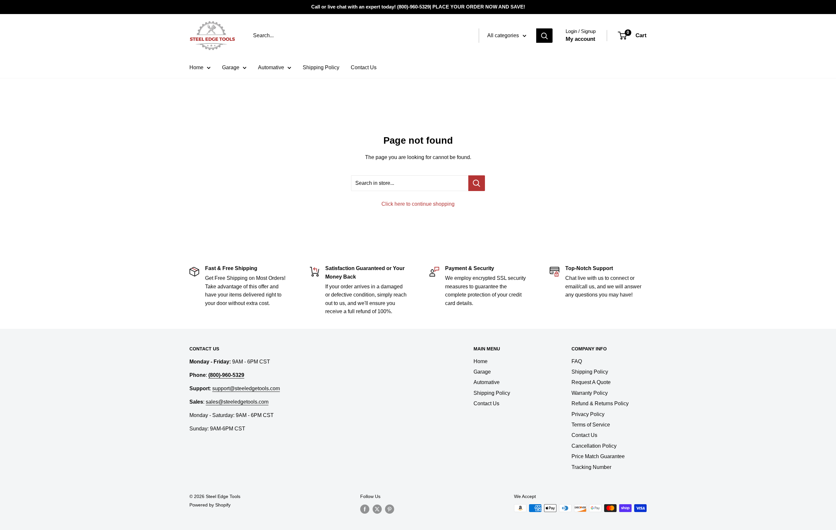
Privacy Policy (587, 414)
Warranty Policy (589, 393)
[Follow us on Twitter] (377, 508)
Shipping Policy (321, 67)
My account (580, 39)
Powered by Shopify (210, 504)
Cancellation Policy (594, 446)
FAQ (576, 361)
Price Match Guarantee (598, 456)
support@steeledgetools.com (246, 388)
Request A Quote (591, 382)
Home (196, 67)
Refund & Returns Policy (600, 403)
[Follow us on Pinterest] (389, 508)
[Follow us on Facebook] (364, 508)
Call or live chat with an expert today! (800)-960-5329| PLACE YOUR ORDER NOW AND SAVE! (418, 6)
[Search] (544, 35)
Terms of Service (590, 424)
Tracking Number (591, 467)
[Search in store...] (476, 183)
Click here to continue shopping (418, 204)
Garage (230, 67)
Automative (271, 67)
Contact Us (364, 67)
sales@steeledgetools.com (237, 402)
